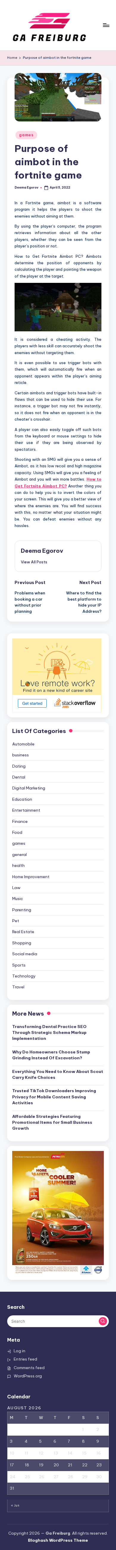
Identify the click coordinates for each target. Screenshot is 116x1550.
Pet (15, 920)
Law (16, 887)
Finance (20, 821)
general (19, 854)
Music (17, 898)
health (18, 865)
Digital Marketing (28, 788)
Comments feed (29, 1367)
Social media (24, 953)
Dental (18, 777)
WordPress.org (28, 1376)
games (26, 135)
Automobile (23, 744)
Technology (24, 976)
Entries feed (25, 1359)
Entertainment (26, 810)
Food (17, 832)
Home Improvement (30, 876)
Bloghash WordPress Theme (58, 1540)
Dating (19, 766)
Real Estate (23, 931)
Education (22, 799)
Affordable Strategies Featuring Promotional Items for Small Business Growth (52, 1122)
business (20, 755)
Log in (19, 1350)
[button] (34, 562)
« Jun (15, 1505)
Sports (19, 965)
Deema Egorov (42, 550)
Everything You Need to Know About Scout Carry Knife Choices (57, 1074)
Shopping (21, 943)
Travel (18, 987)
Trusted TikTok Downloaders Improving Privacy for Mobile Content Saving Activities (54, 1096)
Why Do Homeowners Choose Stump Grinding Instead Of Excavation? (51, 1055)
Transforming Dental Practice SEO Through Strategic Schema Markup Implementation (49, 1032)
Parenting (21, 909)
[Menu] (106, 25)
